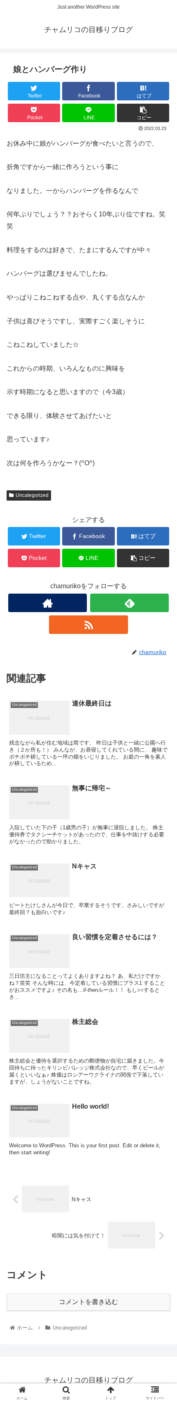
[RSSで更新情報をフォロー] (88, 624)
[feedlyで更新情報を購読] (129, 603)
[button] (160, 944)
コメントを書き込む (88, 1301)
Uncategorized (32, 495)
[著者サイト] (47, 603)
